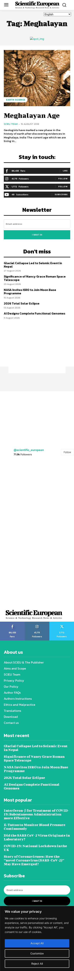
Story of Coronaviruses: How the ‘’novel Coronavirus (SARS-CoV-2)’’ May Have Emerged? (34, 860)
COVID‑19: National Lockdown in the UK (35, 848)
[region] (37, 938)
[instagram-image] (18, 479)
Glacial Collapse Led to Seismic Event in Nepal (33, 265)
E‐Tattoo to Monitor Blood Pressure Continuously (34, 827)
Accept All (37, 943)
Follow (63, 178)
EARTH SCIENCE (15, 99)
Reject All (37, 963)
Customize (37, 953)
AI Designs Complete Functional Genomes (34, 313)
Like (65, 170)
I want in (37, 234)
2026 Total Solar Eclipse (21, 303)
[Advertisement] (37, 349)
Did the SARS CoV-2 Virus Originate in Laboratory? (37, 837)
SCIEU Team (11, 124)
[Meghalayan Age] (37, 78)
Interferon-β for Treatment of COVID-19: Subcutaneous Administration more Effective (36, 814)
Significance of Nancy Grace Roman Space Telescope (35, 278)
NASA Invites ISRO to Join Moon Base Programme (30, 291)
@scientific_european (29, 450)
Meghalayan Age (32, 115)
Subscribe (61, 194)
